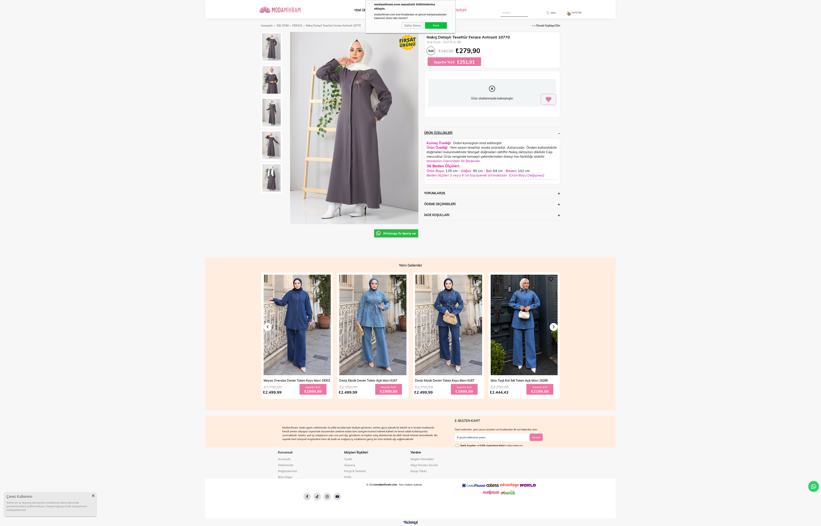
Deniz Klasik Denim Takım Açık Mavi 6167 (293, 380)
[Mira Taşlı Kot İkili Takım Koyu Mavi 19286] (524, 325)
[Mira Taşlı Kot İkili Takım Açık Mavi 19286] (448, 325)
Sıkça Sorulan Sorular (424, 465)
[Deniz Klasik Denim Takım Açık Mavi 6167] (297, 325)
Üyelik (348, 459)
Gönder (536, 437)
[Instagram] (327, 496)
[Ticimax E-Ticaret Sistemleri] (410, 523)
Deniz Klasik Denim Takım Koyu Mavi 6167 (369, 380)
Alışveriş (349, 465)
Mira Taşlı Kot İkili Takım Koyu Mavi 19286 (519, 380)
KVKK (347, 477)
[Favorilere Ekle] (548, 99)
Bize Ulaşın (285, 477)
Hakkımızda (285, 465)
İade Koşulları (436, 215)
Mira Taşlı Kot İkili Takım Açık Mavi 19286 (443, 380)
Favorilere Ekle (324, 279)
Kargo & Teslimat (355, 471)
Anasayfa (284, 459)
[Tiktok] (317, 496)
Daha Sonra (413, 25)
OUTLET (461, 10)
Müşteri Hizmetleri (422, 459)
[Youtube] (337, 496)
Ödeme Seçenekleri (440, 204)
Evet (436, 25)
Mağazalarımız (287, 471)
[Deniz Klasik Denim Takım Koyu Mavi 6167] (372, 325)
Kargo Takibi (418, 471)
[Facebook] (307, 496)
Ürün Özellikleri (438, 133)
